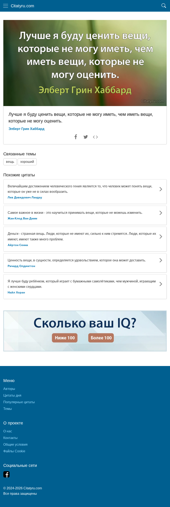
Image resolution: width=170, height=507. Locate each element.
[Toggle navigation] (5, 6)
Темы (7, 409)
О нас (7, 431)
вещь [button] (10, 161)
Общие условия (15, 444)
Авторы (9, 389)
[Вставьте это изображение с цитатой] (95, 138)
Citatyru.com (22, 6)
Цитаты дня (12, 395)
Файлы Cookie (14, 451)
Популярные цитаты (19, 402)
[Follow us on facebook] (6, 474)
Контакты (10, 438)
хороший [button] (27, 161)
